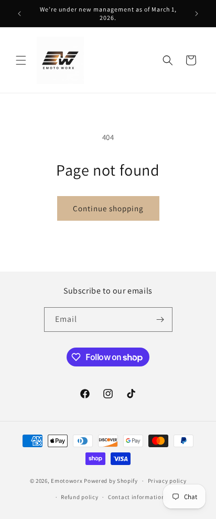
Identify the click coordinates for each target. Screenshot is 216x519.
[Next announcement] (196, 13)
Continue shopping (108, 208)
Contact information (136, 497)
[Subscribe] (160, 319)
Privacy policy (167, 480)
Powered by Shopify (111, 480)
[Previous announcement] (19, 13)
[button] (21, 60)
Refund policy (79, 497)
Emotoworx (66, 480)
